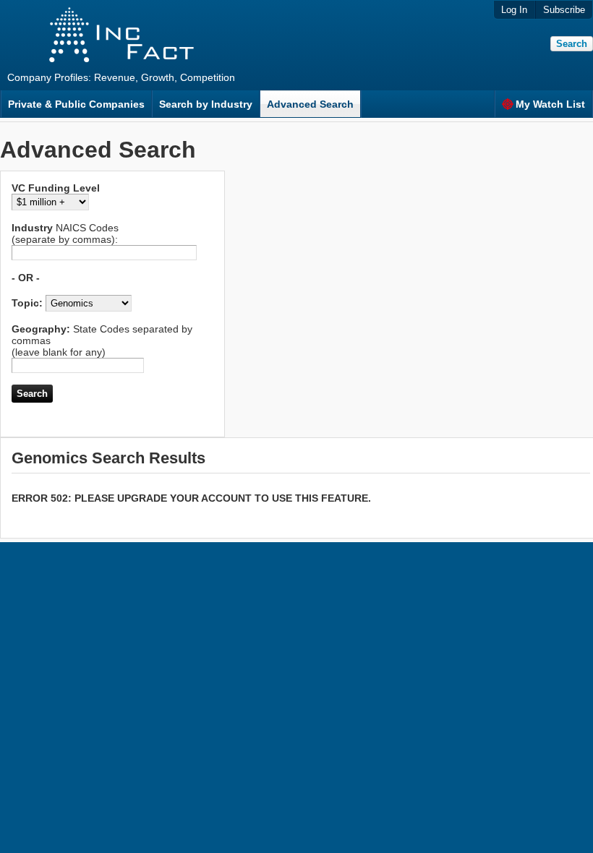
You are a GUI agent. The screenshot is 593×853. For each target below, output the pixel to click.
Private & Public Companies (76, 104)
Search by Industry (205, 104)
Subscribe (564, 9)
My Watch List (550, 104)
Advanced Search (310, 104)
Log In (514, 9)
